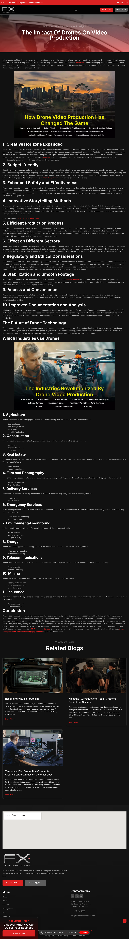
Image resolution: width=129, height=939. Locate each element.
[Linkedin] (118, 2)
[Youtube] (126, 2)
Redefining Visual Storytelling (22, 698)
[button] (75, 9)
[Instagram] (122, 2)
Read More (9, 719)
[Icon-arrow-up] (124, 921)
